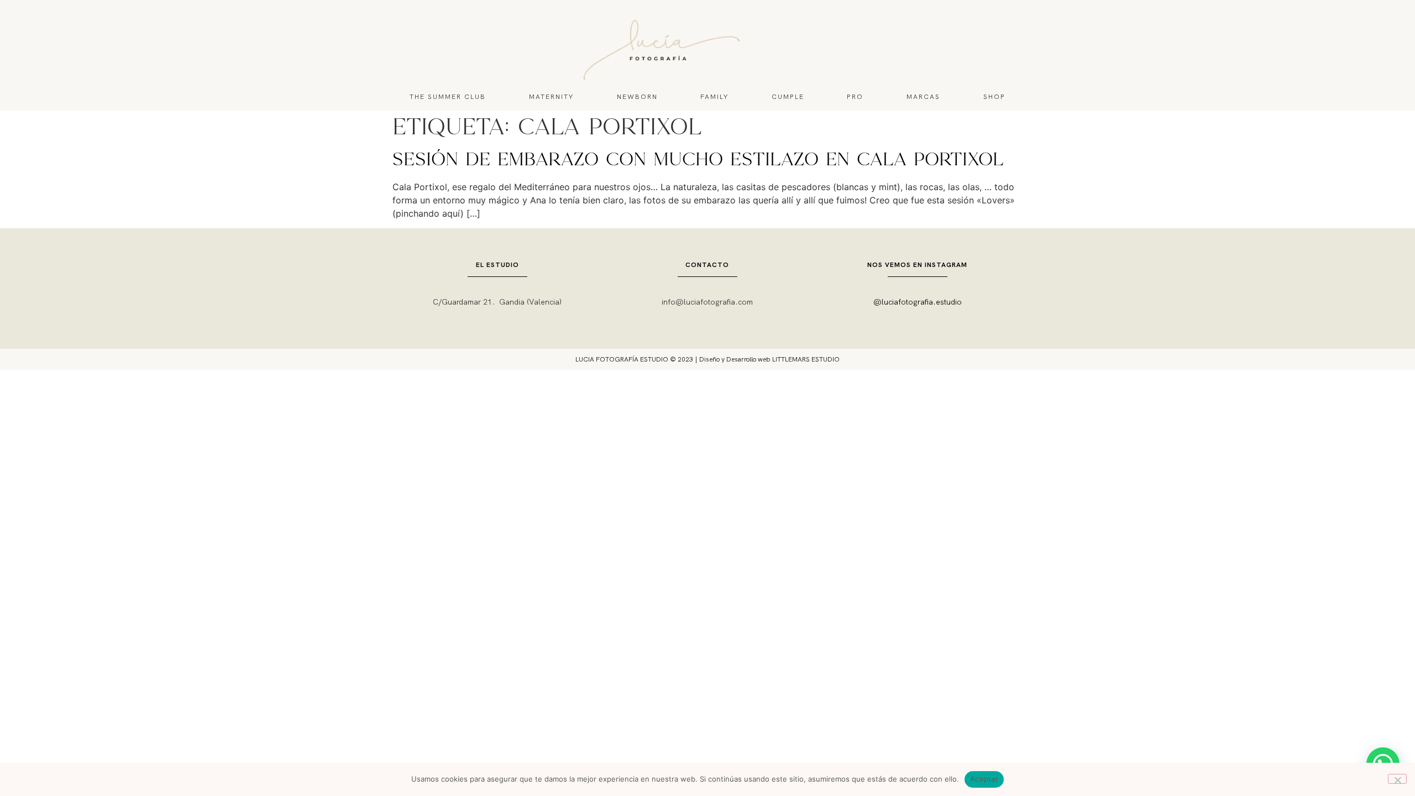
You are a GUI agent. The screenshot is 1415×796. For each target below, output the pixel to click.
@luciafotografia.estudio (917, 302)
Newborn (637, 96)
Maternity (551, 96)
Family (714, 96)
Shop (994, 96)
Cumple (788, 96)
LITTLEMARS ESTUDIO (806, 359)
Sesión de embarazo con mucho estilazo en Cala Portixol (698, 160)
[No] (1397, 779)
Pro (855, 96)
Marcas (923, 96)
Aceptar (984, 778)
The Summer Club (448, 96)
